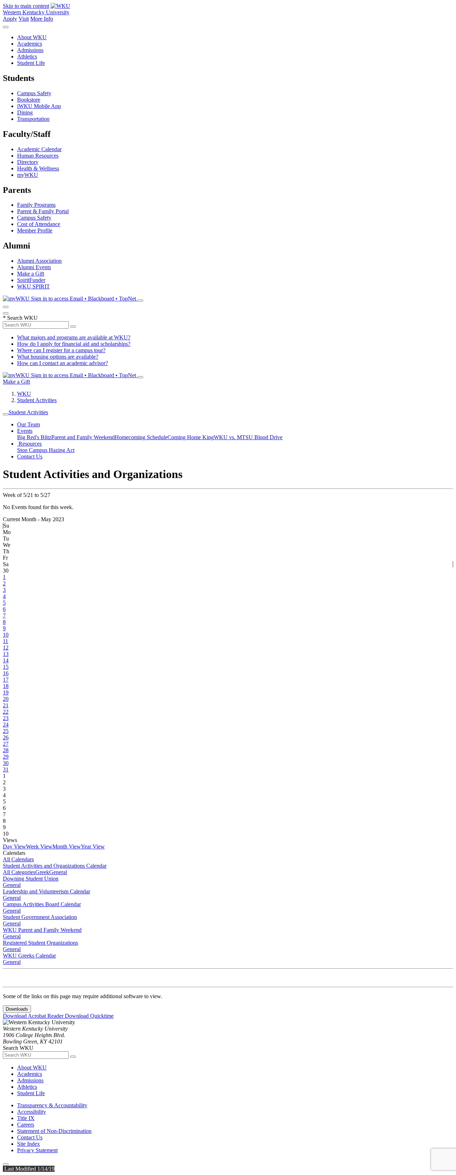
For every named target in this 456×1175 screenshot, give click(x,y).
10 (6, 635)
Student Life (31, 63)
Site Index (28, 1144)
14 (6, 660)
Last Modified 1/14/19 (29, 1169)
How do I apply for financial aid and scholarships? (73, 344)
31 (6, 769)
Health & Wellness (38, 168)
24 (6, 725)
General (58, 872)
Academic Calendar (39, 149)
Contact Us (29, 456)
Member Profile (34, 230)
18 (6, 686)
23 (6, 718)
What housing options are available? (57, 357)
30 (6, 763)
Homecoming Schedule (141, 437)
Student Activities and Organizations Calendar (55, 866)
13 (6, 654)
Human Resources (37, 156)
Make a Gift (30, 274)
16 (6, 673)
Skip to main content (26, 6)
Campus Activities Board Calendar (42, 904)
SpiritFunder (31, 280)
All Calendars (18, 859)
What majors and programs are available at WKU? (73, 337)
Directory (27, 162)
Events (24, 431)
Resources (29, 444)
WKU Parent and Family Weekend (42, 930)
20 (6, 699)
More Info (41, 19)
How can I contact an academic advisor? (62, 363)
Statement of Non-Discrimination (54, 1131)
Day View (14, 846)
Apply (10, 19)
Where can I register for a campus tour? (61, 350)
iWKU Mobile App (39, 106)
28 (6, 750)
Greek (42, 872)
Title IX (26, 1118)
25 (6, 731)
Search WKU (20, 318)
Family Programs (36, 205)
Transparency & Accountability (52, 1105)
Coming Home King (190, 437)
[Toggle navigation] (6, 414)
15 (6, 667)
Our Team (28, 424)
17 (6, 680)
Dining (25, 112)
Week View (39, 846)
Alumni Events (34, 267)
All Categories (19, 872)
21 (6, 705)
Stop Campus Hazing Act (45, 450)
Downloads (17, 1009)
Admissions (30, 50)
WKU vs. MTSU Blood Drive (248, 437)
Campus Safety (34, 93)
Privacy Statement (37, 1150)
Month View (66, 846)
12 (6, 648)
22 (6, 712)
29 (6, 757)
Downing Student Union (30, 879)
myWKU (27, 175)
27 (6, 744)
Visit (24, 19)
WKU (24, 394)
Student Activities (37, 400)
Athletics (27, 56)
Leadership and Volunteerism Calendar (46, 891)
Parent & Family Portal (43, 211)
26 (6, 737)
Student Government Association (40, 917)
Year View (93, 846)
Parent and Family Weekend (83, 437)
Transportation (33, 119)
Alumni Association (39, 261)
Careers (25, 1125)
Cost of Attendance (38, 224)
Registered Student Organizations (40, 943)
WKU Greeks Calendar (29, 956)
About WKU (32, 37)
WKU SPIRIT (33, 286)
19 (6, 692)
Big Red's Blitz (34, 437)
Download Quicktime (89, 1016)
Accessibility (31, 1112)
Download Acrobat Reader (34, 1016)
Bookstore (28, 100)
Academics (29, 44)
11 (5, 641)
